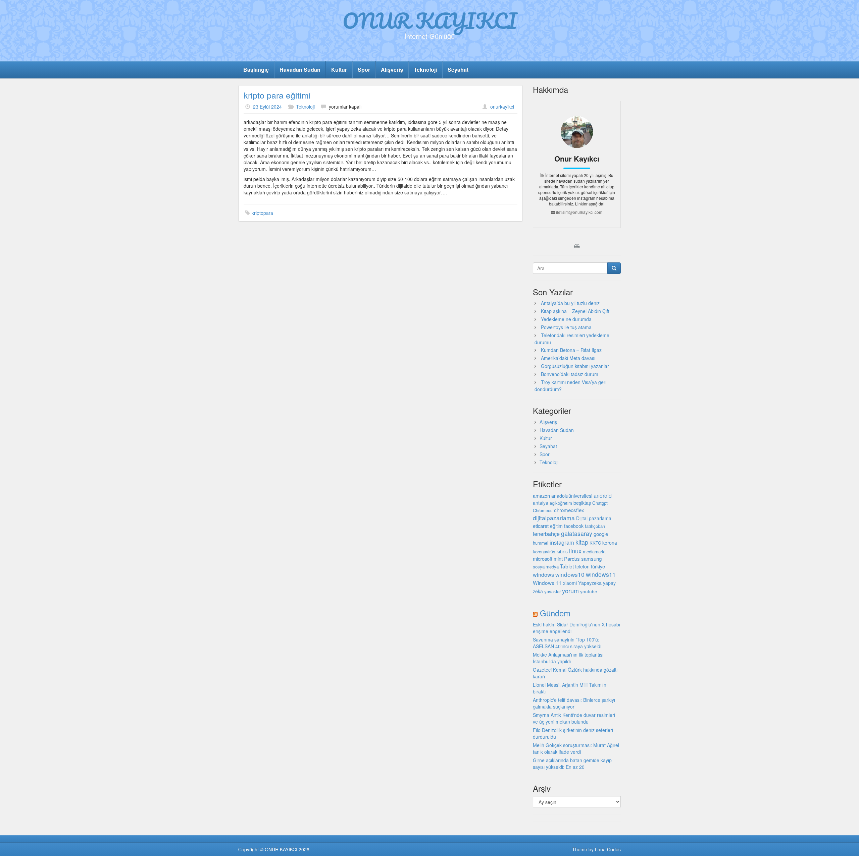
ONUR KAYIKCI (429, 20)
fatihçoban (595, 526)
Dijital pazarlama (593, 518)
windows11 (601, 574)
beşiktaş (582, 502)
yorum (570, 590)
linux (575, 550)
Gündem (555, 613)
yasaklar (552, 591)
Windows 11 (547, 582)
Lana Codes (608, 849)
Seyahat (458, 69)
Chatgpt (600, 503)
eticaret (541, 525)
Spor (364, 69)
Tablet (567, 566)
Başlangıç (256, 69)
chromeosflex (569, 509)
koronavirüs (544, 551)
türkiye (598, 566)
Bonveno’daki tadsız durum (569, 374)
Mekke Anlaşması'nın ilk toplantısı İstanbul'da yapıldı (568, 658)
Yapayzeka (590, 582)
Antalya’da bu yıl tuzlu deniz (570, 303)
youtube (588, 591)
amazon (541, 495)
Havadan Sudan (300, 69)
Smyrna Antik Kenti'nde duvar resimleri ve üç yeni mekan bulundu (574, 718)
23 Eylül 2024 (267, 106)
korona (609, 542)
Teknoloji (425, 69)
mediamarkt (594, 551)
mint (558, 558)
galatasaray (576, 533)
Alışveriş (392, 69)
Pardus (572, 558)
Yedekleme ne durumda (566, 319)
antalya (540, 502)
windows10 (570, 574)
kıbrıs (562, 551)
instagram (562, 542)
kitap (581, 542)
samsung (591, 558)
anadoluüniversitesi (571, 495)
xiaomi (570, 582)
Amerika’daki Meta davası (568, 358)
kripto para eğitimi (277, 95)
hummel (540, 543)
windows (543, 574)
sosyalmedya (546, 566)
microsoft (542, 558)
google (601, 533)
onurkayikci (502, 106)
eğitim (556, 526)
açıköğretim (561, 503)
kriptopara (262, 212)
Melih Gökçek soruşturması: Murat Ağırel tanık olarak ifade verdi (576, 748)
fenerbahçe (546, 534)
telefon (582, 566)
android (603, 495)
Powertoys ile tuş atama (566, 327)
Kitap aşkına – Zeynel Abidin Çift (575, 311)
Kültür (339, 69)
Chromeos (543, 510)
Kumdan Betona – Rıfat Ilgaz (571, 350)
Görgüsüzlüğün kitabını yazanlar (575, 366)
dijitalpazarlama (554, 517)
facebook (574, 526)
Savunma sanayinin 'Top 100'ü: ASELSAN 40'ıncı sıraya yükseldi (567, 643)
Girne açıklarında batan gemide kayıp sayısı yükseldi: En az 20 (572, 763)
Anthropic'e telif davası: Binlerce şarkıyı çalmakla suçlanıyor (574, 703)
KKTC (595, 543)
